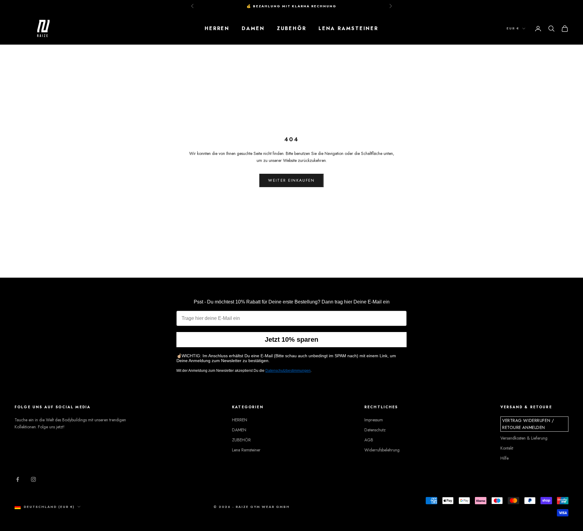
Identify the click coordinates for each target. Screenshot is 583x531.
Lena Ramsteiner (348, 28)
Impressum (373, 420)
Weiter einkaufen (291, 180)
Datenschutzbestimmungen (288, 370)
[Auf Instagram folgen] (33, 479)
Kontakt (506, 448)
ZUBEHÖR (291, 28)
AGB (368, 440)
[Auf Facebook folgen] (18, 479)
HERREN (217, 28)
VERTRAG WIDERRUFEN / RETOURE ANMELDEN (528, 423)
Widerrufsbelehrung (382, 450)
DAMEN (253, 28)
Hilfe (504, 458)
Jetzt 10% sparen (291, 339)
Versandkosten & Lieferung (523, 438)
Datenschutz (375, 430)
